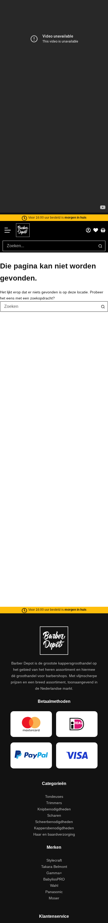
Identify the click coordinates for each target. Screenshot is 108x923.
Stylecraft (54, 860)
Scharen (54, 815)
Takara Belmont (54, 866)
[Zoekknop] (100, 246)
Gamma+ (54, 873)
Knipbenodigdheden (54, 809)
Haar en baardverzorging (54, 834)
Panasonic (54, 892)
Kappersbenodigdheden (54, 828)
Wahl (54, 885)
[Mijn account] (88, 230)
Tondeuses (54, 796)
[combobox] (49, 246)
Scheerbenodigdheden (54, 822)
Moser (54, 898)
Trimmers (54, 803)
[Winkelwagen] (103, 230)
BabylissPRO (54, 879)
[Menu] (9, 230)
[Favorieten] (95, 230)
